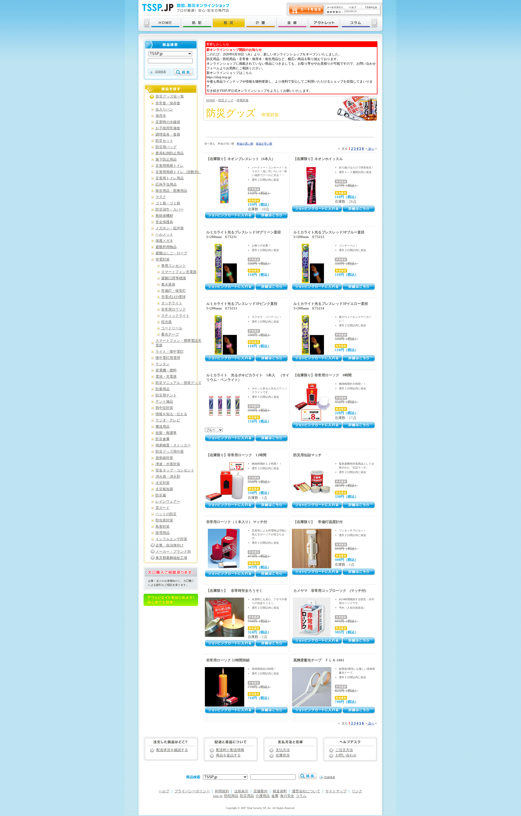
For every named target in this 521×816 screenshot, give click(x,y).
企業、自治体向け (169, 545)
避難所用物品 (166, 247)
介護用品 (263, 796)
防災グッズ (225, 100)
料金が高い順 (245, 143)
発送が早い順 (264, 143)
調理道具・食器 (167, 134)
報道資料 (280, 791)
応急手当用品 (166, 184)
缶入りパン (164, 109)
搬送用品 (162, 427)
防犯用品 (231, 796)
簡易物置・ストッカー (173, 445)
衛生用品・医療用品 (171, 191)
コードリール (171, 328)
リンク (357, 791)
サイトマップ (336, 791)
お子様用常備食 (167, 128)
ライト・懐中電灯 (169, 352)
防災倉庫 (162, 439)
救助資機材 (164, 216)
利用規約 (222, 791)
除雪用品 (162, 533)
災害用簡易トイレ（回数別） (178, 172)
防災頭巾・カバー (169, 209)
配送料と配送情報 (230, 750)
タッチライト (171, 303)
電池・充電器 (166, 377)
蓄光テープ (170, 334)
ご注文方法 (344, 750)
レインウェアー (167, 502)
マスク (160, 197)
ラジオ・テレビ (167, 420)
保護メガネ (164, 241)
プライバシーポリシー (192, 791)
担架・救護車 (166, 433)
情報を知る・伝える (171, 414)
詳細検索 (160, 71)
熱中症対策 (164, 408)
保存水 (160, 116)
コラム (301, 796)
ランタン (162, 364)
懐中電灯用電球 (167, 358)
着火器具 (168, 284)
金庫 (274, 796)
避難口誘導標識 (173, 278)
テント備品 (164, 402)
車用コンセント (173, 266)
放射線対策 (164, 458)
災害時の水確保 (167, 122)
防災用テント (166, 395)
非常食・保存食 (167, 103)
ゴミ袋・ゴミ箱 (167, 203)
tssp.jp (218, 796)
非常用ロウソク (173, 309)
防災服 (160, 495)
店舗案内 (260, 791)
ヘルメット (164, 234)
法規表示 (241, 791)
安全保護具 (164, 222)
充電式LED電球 (173, 297)
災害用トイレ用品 (169, 178)
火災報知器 (164, 489)
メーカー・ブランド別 (173, 552)
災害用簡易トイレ (169, 166)
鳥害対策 (162, 527)
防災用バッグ (166, 147)
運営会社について (306, 791)
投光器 (166, 322)
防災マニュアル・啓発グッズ (178, 383)
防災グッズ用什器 (169, 452)
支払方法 (283, 750)
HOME (210, 100)
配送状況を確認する (172, 750)
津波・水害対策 (167, 464)
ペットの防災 (166, 514)
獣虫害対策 (164, 520)
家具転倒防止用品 (169, 153)
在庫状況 (283, 755)
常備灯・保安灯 (173, 291)
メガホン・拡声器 (169, 228)
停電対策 (243, 100)
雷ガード (162, 508)
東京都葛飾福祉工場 (171, 558)
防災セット (164, 141)
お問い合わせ (346, 755)
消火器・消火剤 (167, 477)
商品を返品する (228, 755)
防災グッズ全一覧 (170, 96)
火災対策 (162, 483)
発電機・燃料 (166, 370)
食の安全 (287, 796)
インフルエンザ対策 (171, 539)
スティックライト (175, 316)
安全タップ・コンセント (174, 470)
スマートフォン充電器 (178, 272)
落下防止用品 (166, 159)
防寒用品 (162, 389)
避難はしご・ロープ (171, 253)
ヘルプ (164, 791)
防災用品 (247, 796)
